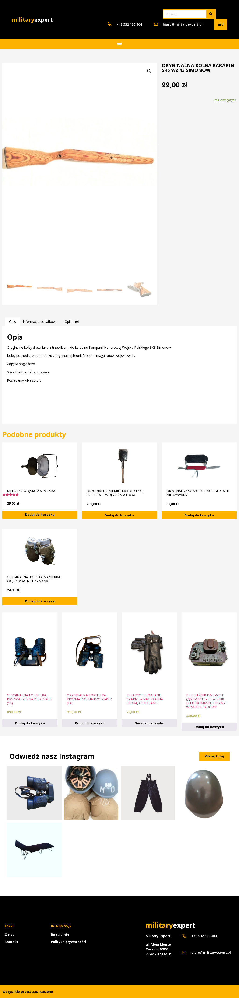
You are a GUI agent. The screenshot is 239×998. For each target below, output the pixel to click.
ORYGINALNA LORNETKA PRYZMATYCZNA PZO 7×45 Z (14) (89, 699)
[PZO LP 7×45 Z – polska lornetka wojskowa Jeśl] (34, 793)
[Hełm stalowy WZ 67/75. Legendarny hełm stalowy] (205, 793)
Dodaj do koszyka (40, 514)
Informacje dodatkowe (40, 321)
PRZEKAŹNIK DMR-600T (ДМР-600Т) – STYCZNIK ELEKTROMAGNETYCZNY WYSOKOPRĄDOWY (205, 701)
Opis (12, 321)
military (32, 19)
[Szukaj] (210, 14)
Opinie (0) (72, 321)
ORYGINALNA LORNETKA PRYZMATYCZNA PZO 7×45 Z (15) (29, 699)
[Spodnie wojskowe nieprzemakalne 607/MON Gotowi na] (148, 793)
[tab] (12, 321)
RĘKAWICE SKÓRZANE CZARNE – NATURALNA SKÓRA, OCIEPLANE (145, 699)
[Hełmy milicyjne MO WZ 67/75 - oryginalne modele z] (91, 793)
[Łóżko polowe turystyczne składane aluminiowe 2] (34, 850)
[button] (119, 43)
